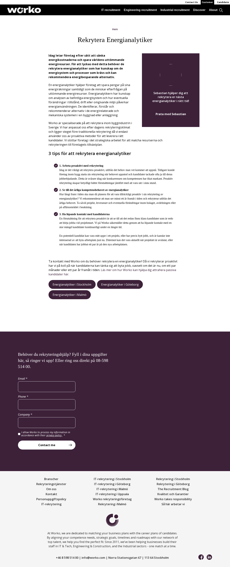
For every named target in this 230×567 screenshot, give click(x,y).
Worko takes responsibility (173, 499)
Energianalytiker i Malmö (69, 295)
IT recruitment (110, 9)
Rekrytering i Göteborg (173, 484)
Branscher (51, 479)
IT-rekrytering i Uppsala (112, 494)
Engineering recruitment (140, 9)
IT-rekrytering (51, 504)
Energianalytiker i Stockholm (72, 284)
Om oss (51, 489)
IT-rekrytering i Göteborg (112, 484)
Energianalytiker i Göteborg (120, 284)
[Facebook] (201, 557)
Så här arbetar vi (173, 504)
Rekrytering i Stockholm (173, 479)
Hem (115, 29)
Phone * (23, 396)
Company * (25, 414)
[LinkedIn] (209, 557)
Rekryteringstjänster (51, 484)
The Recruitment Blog (173, 489)
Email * (22, 378)
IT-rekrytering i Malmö (112, 489)
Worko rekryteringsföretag (112, 499)
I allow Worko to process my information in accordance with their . (45, 434)
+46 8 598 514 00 (67, 558)
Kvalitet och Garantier (173, 494)
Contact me (46, 445)
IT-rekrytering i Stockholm (112, 479)
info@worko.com (93, 558)
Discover (199, 9)
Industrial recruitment (175, 9)
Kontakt (51, 494)
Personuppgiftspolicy (51, 499)
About (213, 9)
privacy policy (54, 435)
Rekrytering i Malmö (112, 504)
